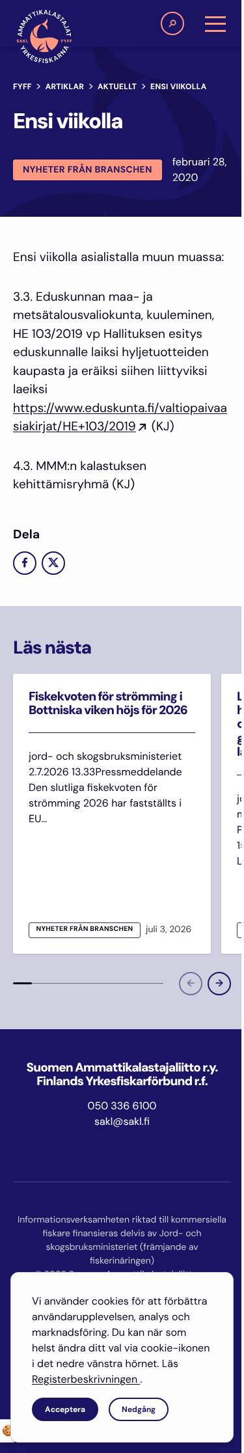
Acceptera (65, 1409)
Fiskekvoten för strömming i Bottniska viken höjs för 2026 (108, 703)
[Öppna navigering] (215, 23)
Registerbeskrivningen (86, 1379)
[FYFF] (44, 36)
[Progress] (22, 983)
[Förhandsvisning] (190, 983)
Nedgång (139, 1409)
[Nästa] (219, 983)
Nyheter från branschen (87, 170)
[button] (172, 23)
